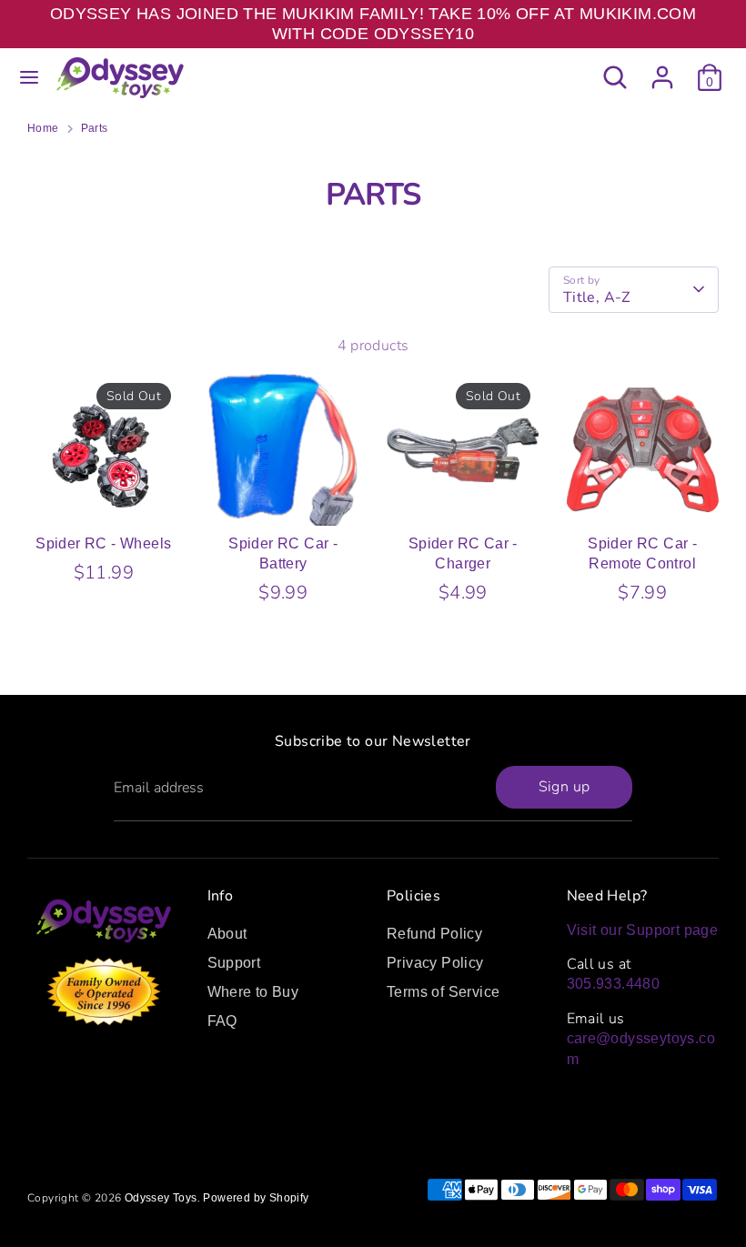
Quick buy (104, 495)
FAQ (222, 1021)
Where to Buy (253, 992)
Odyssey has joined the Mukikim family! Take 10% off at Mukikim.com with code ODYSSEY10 (373, 24)
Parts (94, 128)
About (227, 933)
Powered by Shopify (255, 1198)
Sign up (564, 787)
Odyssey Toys (161, 1198)
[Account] (662, 68)
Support (234, 962)
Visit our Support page (643, 930)
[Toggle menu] (29, 77)
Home (43, 128)
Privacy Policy (435, 962)
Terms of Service (443, 992)
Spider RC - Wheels (103, 543)
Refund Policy (434, 933)
